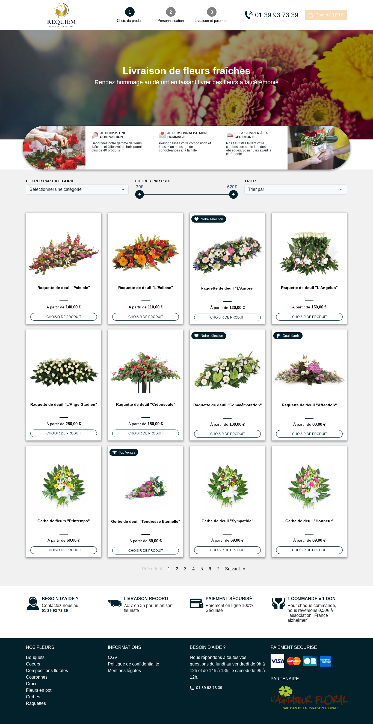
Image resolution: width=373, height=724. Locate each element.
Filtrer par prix (152, 181)
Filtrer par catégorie (50, 181)
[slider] (139, 194)
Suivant (236, 569)
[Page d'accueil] (61, 15)
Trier (250, 181)
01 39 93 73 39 (55, 610)
